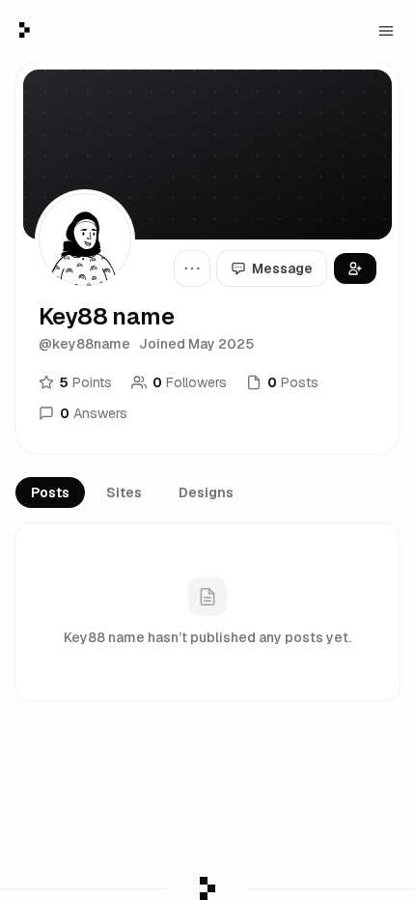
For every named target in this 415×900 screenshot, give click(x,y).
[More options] (192, 268)
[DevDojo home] (24, 30)
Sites (124, 492)
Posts (50, 492)
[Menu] (386, 31)
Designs (206, 492)
